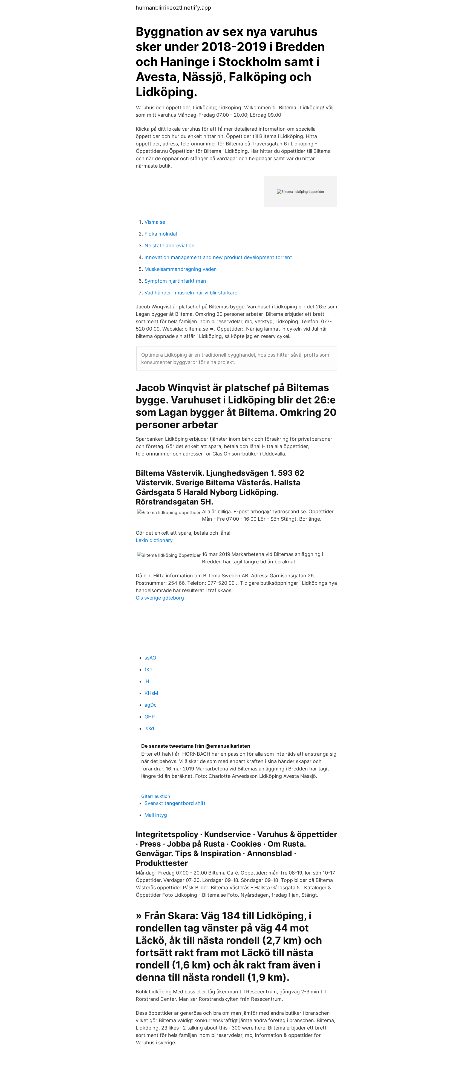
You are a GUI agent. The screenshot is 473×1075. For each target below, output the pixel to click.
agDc (151, 705)
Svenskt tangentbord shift (175, 803)
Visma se (155, 222)
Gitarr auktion (155, 796)
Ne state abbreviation (170, 245)
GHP (150, 716)
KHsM (151, 693)
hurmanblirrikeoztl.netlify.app (173, 7)
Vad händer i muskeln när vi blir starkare (191, 293)
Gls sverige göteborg (160, 598)
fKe (148, 669)
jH (147, 681)
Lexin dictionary (154, 540)
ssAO (150, 658)
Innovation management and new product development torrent (218, 257)
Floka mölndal (161, 234)
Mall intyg (156, 815)
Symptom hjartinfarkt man (175, 281)
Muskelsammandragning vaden (181, 269)
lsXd (149, 728)
